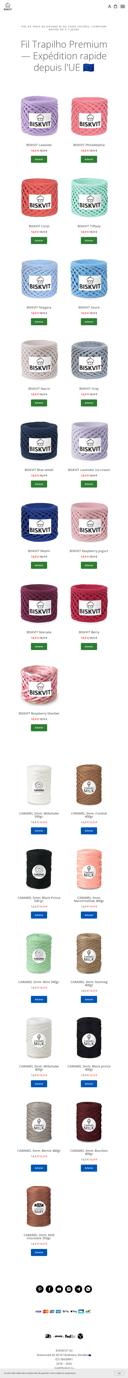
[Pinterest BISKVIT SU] (40, 1289)
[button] (109, 6)
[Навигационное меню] (123, 6)
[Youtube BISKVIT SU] (59, 1289)
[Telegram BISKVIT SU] (78, 1289)
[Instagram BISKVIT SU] (69, 1289)
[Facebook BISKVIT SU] (49, 1289)
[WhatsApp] (88, 1289)
